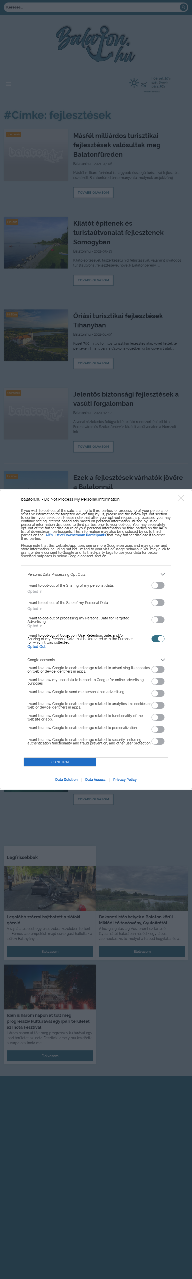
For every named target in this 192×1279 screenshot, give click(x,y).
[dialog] (96, 639)
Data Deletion (66, 780)
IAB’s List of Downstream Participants (75, 535)
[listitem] (96, 574)
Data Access (95, 780)
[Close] (182, 499)
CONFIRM (60, 762)
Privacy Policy (125, 780)
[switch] (158, 585)
